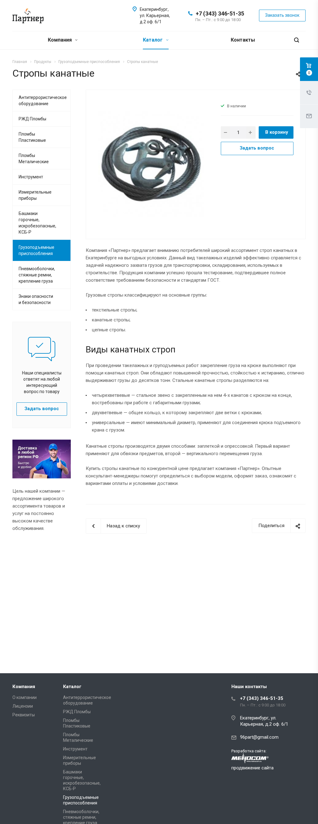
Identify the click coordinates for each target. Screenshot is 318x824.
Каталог (153, 40)
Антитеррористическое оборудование (43, 100)
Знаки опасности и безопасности (36, 299)
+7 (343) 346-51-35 (220, 13)
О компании (24, 697)
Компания (60, 40)
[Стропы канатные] (151, 164)
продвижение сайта (252, 768)
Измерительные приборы (35, 195)
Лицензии (22, 706)
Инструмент (31, 176)
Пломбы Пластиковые (32, 137)
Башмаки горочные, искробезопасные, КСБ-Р (37, 223)
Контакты (243, 40)
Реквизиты (23, 714)
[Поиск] (297, 40)
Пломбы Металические (34, 158)
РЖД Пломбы (32, 118)
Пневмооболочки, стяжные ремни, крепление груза (37, 275)
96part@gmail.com (259, 737)
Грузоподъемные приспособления (36, 250)
